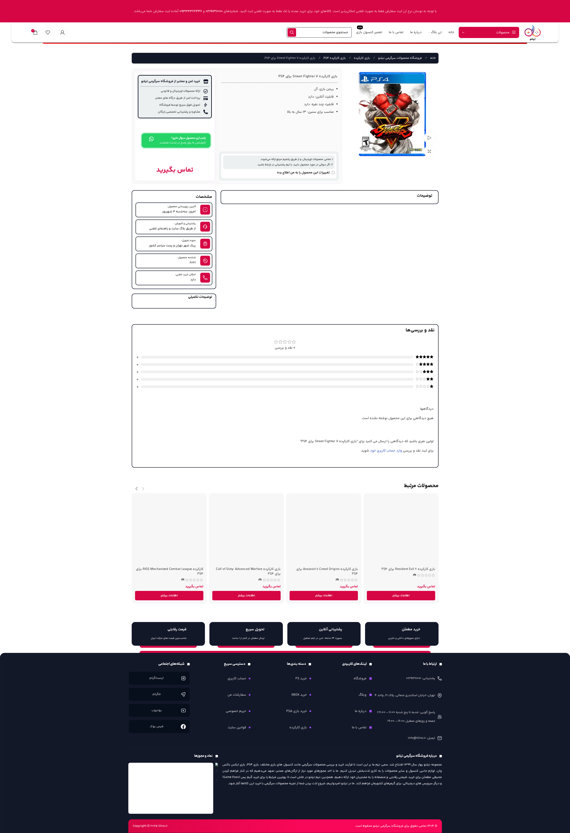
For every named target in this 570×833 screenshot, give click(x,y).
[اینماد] (170, 788)
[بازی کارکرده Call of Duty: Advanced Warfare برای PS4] (169, 530)
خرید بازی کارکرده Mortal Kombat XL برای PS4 (402, 569)
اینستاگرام (156, 678)
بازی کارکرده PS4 (334, 58)
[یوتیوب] (183, 710)
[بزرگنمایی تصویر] (429, 151)
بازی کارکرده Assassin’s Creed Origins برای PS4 (250, 571)
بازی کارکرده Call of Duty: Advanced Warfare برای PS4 (171, 571)
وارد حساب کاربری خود (386, 450)
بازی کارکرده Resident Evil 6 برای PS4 (331, 569)
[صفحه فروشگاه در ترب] (216, 773)
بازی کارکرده (361, 58)
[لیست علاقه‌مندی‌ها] (47, 32)
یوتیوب (156, 710)
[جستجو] (292, 32)
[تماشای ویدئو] (429, 137)
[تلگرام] (183, 694)
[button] (143, 488)
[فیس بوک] (183, 726)
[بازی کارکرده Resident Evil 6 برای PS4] (324, 530)
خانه (432, 58)
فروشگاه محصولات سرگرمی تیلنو (399, 58)
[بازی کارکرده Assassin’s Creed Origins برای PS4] (246, 530)
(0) (414, 575)
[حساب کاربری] (62, 32)
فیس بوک (156, 726)
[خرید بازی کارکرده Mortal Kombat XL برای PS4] (401, 530)
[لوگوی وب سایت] (533, 32)
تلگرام (157, 694)
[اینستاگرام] (183, 678)
